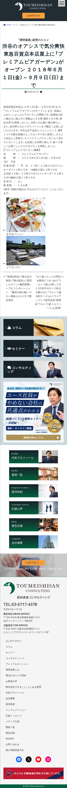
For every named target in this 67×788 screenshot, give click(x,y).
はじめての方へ (14, 640)
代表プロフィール (15, 692)
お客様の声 (11, 681)
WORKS (10, 738)
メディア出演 (12, 721)
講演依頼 (10, 704)
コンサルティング (15, 658)
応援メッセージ (14, 715)
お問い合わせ (12, 744)
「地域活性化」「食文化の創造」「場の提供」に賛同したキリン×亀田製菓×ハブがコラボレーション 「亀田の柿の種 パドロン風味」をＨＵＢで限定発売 (19, 288)
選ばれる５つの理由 (16, 675)
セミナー (10, 652)
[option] (35, 216)
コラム (9, 646)
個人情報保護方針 (15, 750)
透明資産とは (12, 669)
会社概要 (10, 698)
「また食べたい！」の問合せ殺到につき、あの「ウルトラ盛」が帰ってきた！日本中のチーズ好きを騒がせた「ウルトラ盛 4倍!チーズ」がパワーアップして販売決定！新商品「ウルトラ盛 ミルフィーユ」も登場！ (48, 292)
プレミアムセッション (17, 663)
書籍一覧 (10, 727)
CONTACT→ (33, 15)
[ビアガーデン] (25, 263)
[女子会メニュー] (25, 230)
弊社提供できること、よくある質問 (23, 686)
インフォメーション (16, 709)
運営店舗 (10, 732)
